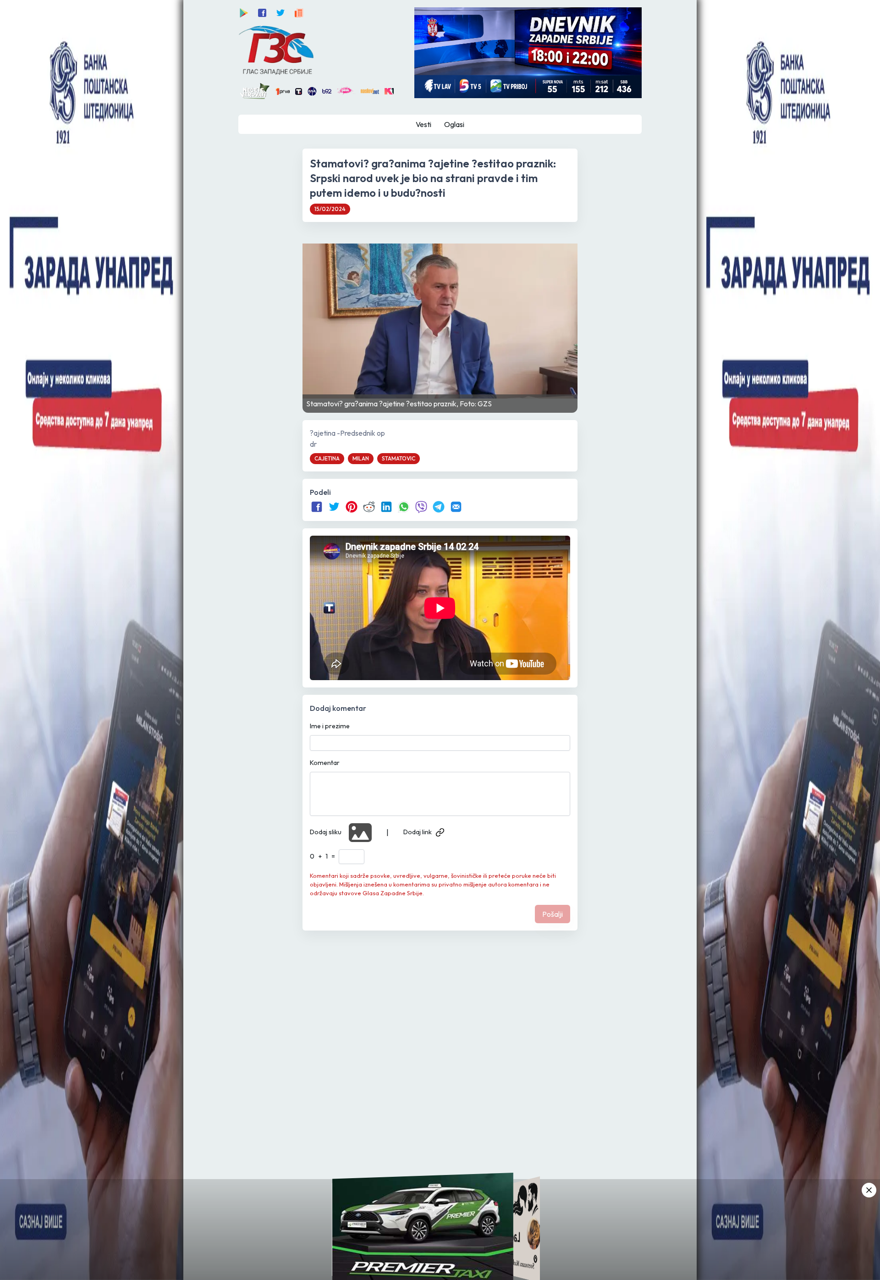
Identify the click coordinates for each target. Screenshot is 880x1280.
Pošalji (552, 914)
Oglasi (454, 124)
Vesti (423, 124)
